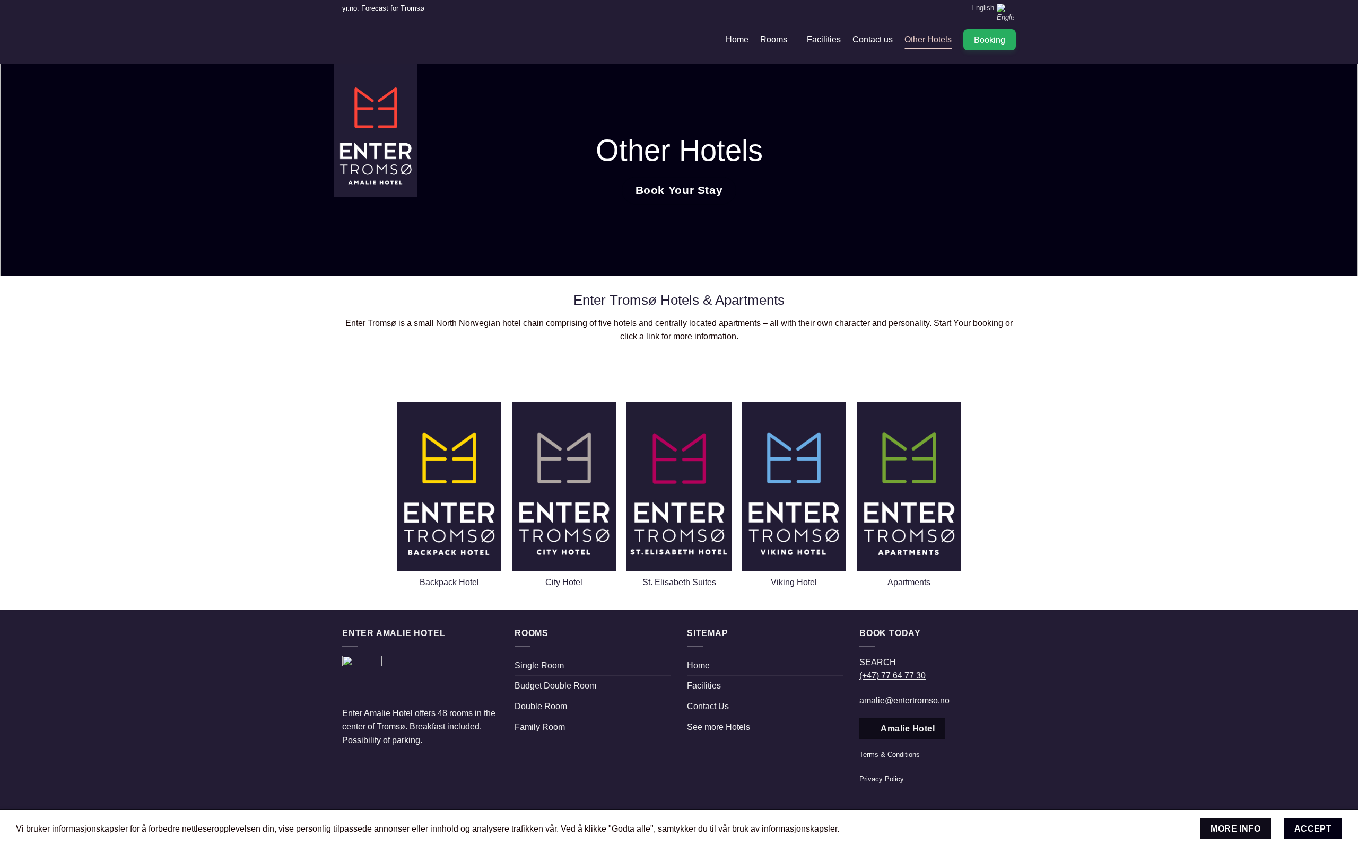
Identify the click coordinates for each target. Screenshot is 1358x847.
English (982, 8)
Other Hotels (928, 39)
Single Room (539, 665)
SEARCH (877, 662)
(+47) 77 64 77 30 (892, 675)
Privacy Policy (881, 779)
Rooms (773, 39)
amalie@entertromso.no (904, 700)
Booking (989, 40)
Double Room (541, 706)
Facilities (824, 39)
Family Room (540, 726)
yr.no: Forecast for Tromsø (383, 8)
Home (737, 39)
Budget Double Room (555, 685)
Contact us (872, 39)
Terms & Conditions (889, 754)
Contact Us (708, 706)
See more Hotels (718, 726)
